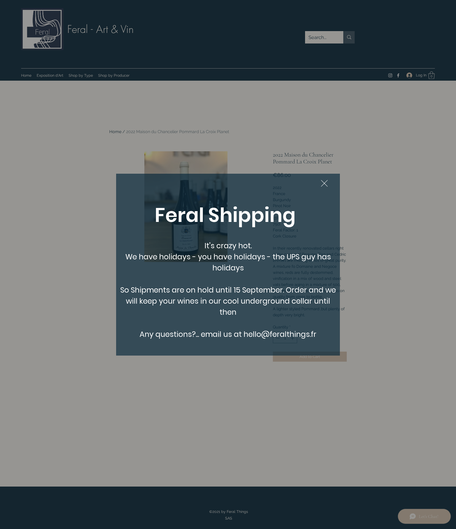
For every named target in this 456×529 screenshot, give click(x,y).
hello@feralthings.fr (280, 334)
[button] (324, 183)
